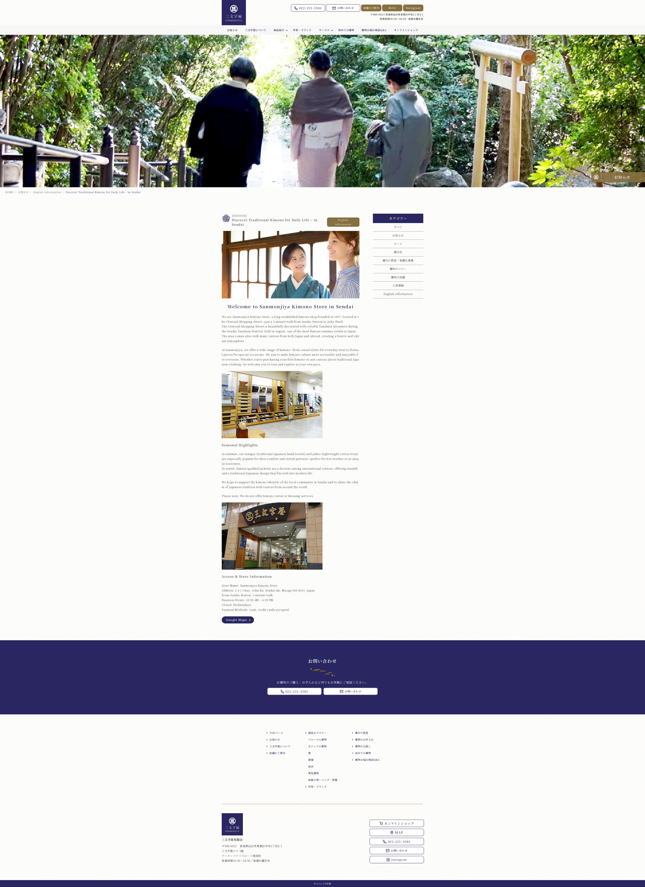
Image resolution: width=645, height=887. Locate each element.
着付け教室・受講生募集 (398, 260)
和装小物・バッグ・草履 (322, 780)
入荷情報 (398, 285)
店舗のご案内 (371, 8)
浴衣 (311, 766)
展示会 (398, 252)
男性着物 (313, 773)
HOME (9, 192)
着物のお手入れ (364, 739)
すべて (398, 227)
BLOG (392, 8)
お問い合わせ (345, 8)
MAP (399, 832)
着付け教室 (361, 733)
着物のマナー (398, 269)
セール (398, 244)
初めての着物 (346, 30)
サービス (324, 30)
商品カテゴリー (317, 733)
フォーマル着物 (317, 739)
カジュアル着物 (317, 746)
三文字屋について (255, 30)
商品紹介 (279, 30)
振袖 (311, 759)
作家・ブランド (302, 30)
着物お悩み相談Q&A (374, 30)
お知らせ (232, 30)
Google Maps (236, 620)
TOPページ (276, 733)
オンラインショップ (406, 30)
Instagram (413, 8)
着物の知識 (398, 277)
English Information (47, 192)
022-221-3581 (310, 8)
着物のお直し (363, 746)
